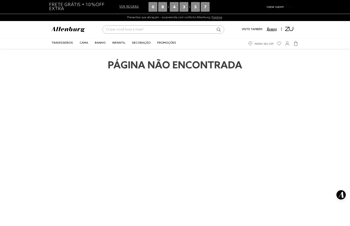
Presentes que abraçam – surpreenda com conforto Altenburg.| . (175, 17)
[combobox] (163, 29)
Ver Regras (129, 7)
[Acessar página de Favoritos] (279, 44)
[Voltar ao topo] (341, 213)
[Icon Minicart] (296, 43)
